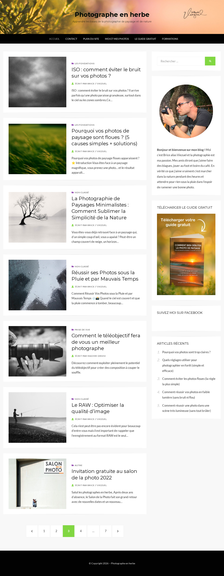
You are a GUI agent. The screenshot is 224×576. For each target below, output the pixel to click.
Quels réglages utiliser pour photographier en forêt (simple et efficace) (183, 365)
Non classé (82, 192)
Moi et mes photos (117, 38)
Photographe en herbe (112, 14)
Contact (71, 38)
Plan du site (91, 38)
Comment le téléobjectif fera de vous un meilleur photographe (106, 342)
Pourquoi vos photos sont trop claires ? (186, 352)
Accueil (54, 38)
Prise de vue (82, 329)
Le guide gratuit (145, 38)
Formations (170, 38)
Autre (78, 465)
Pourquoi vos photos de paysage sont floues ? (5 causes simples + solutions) (104, 137)
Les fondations (84, 63)
